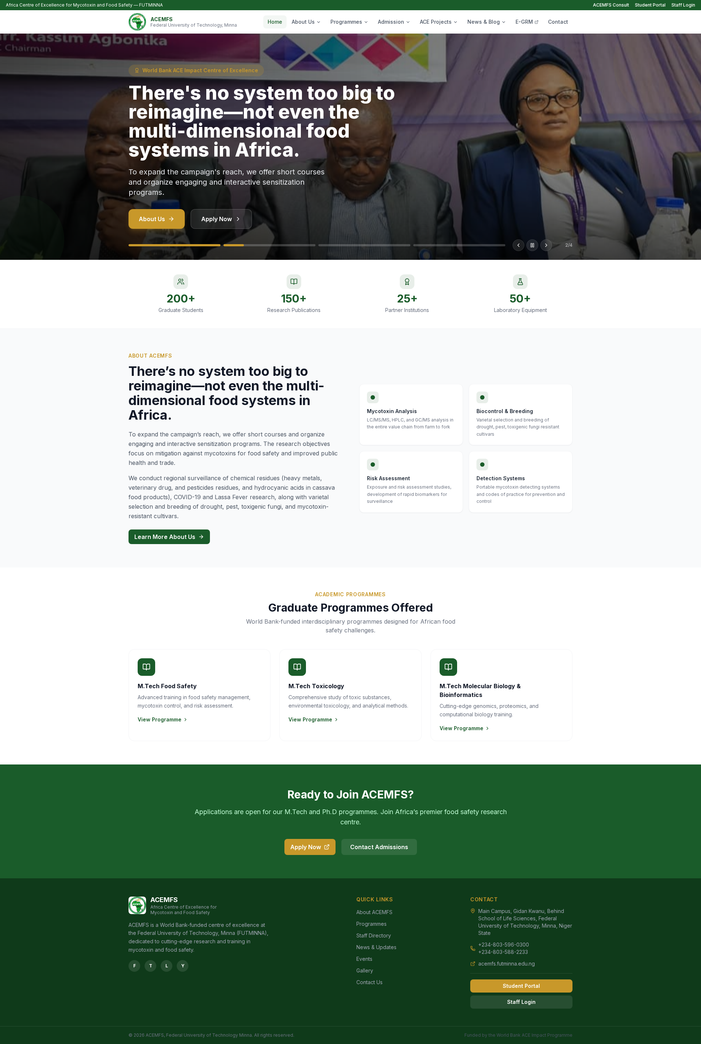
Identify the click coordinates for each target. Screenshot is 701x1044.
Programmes (346, 22)
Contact (558, 22)
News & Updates (376, 947)
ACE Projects (436, 22)
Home (275, 22)
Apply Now (216, 219)
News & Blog (483, 22)
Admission (391, 22)
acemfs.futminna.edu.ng (506, 963)
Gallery (364, 970)
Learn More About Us (164, 536)
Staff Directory (373, 935)
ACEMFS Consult (611, 5)
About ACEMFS (374, 912)
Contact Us (369, 982)
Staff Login (683, 5)
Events (364, 959)
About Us (303, 22)
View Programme (159, 719)
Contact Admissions (379, 847)
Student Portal (650, 5)
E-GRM (524, 22)
